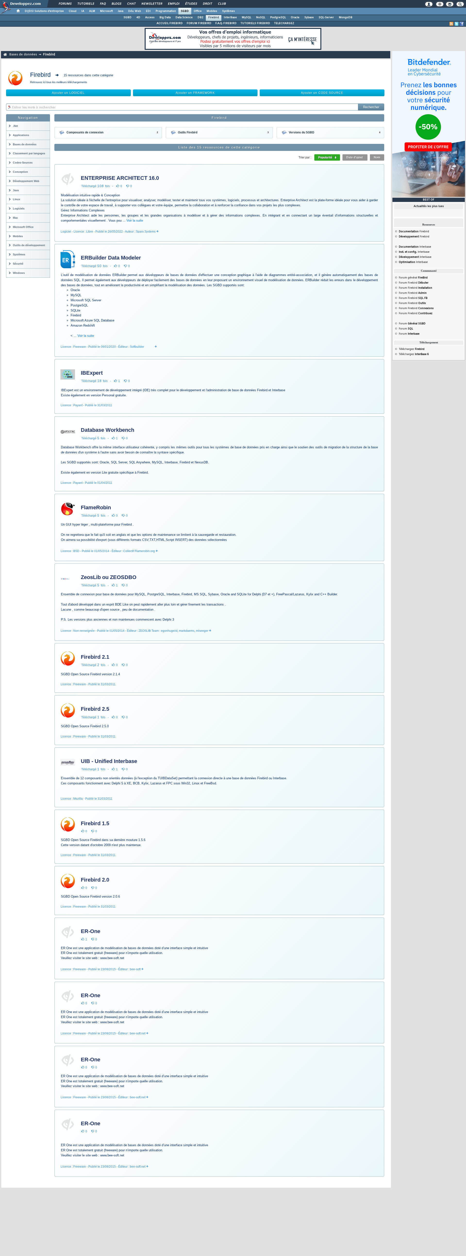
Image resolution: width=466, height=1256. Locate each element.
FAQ (102, 4)
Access (150, 17)
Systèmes (228, 11)
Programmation (166, 11)
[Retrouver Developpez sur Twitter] (456, 24)
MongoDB (345, 17)
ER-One (90, 931)
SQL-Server (326, 17)
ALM (92, 11)
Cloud (72, 11)
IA (82, 11)
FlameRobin (96, 507)
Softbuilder (137, 346)
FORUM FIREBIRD (199, 23)
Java (120, 11)
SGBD (185, 11)
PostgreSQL (278, 17)
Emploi (173, 4)
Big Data (165, 17)
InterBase (230, 17)
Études (190, 4)
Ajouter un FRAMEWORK (195, 93)
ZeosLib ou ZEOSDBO (108, 577)
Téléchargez (411, 349)
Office (198, 11)
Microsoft (106, 11)
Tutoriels (85, 4)
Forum (412, 323)
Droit (207, 4)
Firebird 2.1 (95, 657)
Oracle (295, 17)
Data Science (184, 17)
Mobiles (212, 11)
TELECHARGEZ (284, 23)
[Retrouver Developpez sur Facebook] (462, 24)
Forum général (413, 277)
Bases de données (23, 54)
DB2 (200, 17)
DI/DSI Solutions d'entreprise (44, 11)
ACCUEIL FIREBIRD (170, 23)
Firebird (213, 17)
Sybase (309, 17)
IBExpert (92, 373)
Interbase (415, 247)
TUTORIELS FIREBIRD (255, 23)
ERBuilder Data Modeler (111, 258)
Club (221, 4)
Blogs (116, 4)
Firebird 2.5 (95, 709)
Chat (131, 4)
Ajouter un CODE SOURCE (322, 93)
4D (138, 17)
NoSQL (260, 17)
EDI (148, 11)
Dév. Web (134, 11)
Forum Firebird (413, 283)
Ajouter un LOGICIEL (68, 93)
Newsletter (151, 4)
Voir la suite (134, 220)
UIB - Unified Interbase (109, 761)
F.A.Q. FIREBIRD (226, 23)
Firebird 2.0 (95, 880)
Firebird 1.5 (95, 823)
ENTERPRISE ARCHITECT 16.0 (120, 178)
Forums (65, 4)
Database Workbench (107, 430)
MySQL (246, 17)
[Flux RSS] (451, 24)
